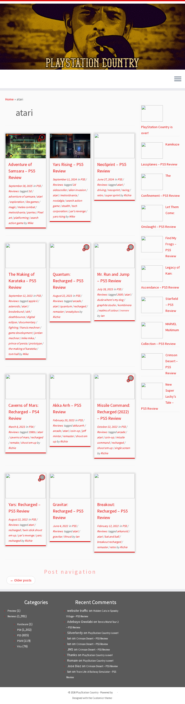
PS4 (31, 426)
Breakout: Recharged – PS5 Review (112, 511)
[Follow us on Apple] (28, 79)
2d (30, 191)
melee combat (26, 207)
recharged (80, 306)
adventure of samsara (21, 196)
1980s (32, 432)
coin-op (75, 431)
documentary (27, 322)
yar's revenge (77, 211)
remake (15, 442)
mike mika (27, 338)
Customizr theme (102, 698)
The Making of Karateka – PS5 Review (22, 280)
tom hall (13, 354)
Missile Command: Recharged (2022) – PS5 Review (113, 411)
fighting (13, 327)
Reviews (13, 191)
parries (31, 212)
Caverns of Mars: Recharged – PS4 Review (23, 411)
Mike (30, 223)
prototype (35, 343)
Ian (103, 315)
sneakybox (72, 311)
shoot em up (29, 442)
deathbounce (17, 317)
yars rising (59, 216)
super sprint (112, 195)
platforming (21, 217)
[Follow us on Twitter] (9, 79)
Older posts (21, 580)
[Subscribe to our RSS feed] (22, 79)
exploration (17, 202)
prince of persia (18, 343)
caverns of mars (19, 437)
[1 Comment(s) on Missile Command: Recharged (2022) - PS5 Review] (131, 382)
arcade (77, 301)
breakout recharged (109, 542)
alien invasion (77, 190)
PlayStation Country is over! (103, 633)
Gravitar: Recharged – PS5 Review (68, 511)
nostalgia (59, 200)
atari (39, 196)
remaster (58, 311)
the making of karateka (22, 348)
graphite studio (106, 305)
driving (101, 190)
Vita (19, 646)
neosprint (114, 190)
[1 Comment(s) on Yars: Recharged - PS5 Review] (43, 482)
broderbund (16, 311)
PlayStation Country (87, 692)
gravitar (58, 536)
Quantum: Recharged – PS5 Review (68, 280)
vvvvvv (124, 310)
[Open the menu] (177, 79)
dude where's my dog (110, 300)
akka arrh (79, 425)
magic (12, 207)
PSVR (20, 641)
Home (9, 99)
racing (126, 190)
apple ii (33, 301)
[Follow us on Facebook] (15, 79)
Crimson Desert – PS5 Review (92, 638)
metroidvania (17, 212)
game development (20, 333)
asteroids (14, 306)
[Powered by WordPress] (115, 691)
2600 (120, 294)
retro (100, 195)
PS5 (38, 186)
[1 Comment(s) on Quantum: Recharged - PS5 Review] (87, 251)
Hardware (22, 624)
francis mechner (30, 327)
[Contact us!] (35, 79)
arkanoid (123, 531)
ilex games (32, 202)
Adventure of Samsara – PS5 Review (21, 171)
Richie (127, 195)
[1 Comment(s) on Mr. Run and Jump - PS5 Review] (131, 251)
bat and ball (112, 536)
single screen (122, 448)
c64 (28, 311)
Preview (11, 610)
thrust (68, 536)
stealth (65, 206)
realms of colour (109, 310)
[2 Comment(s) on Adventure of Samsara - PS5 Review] (43, 141)
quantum (66, 306)
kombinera (124, 305)
